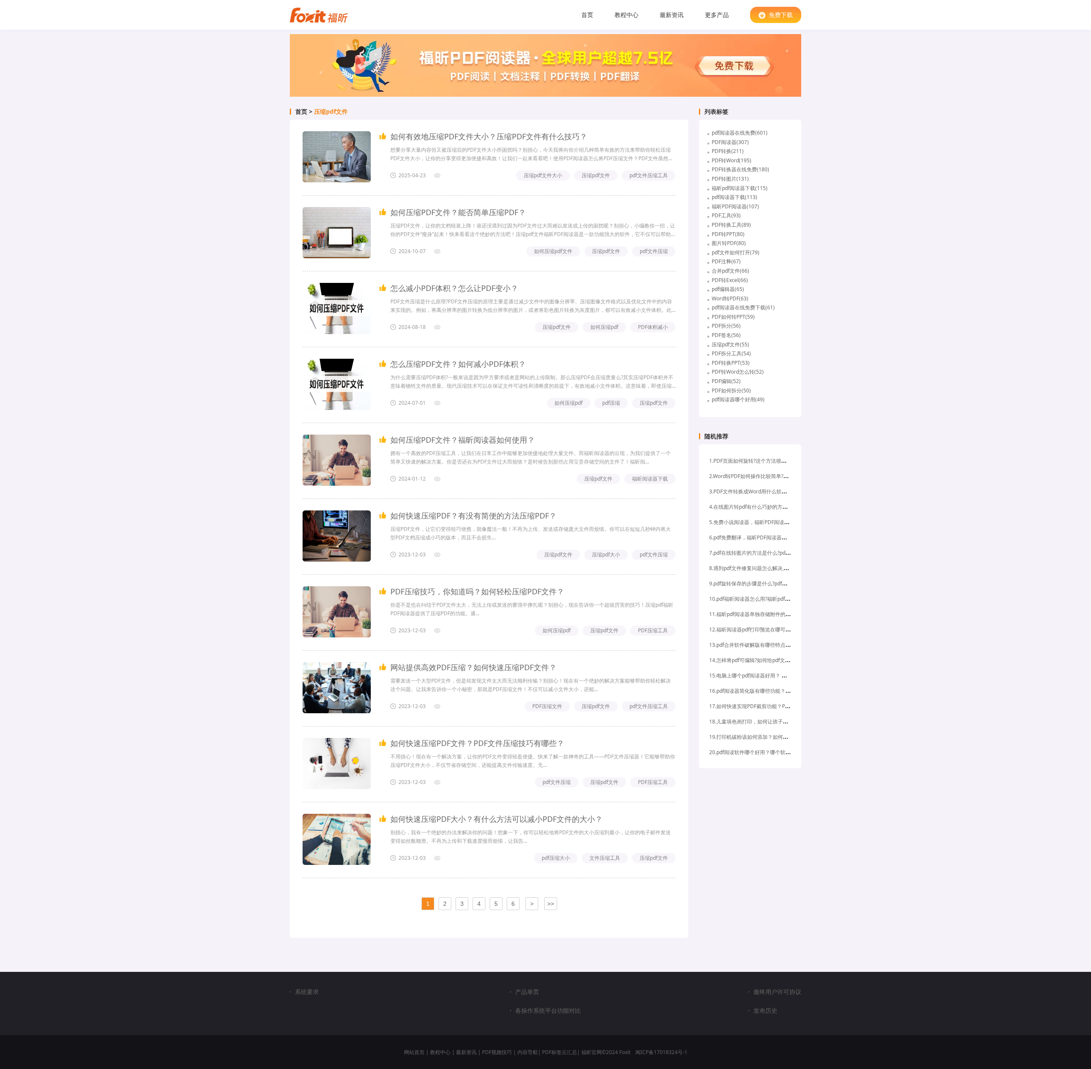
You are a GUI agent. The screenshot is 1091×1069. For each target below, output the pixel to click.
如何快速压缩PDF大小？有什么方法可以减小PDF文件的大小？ (496, 819)
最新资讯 (672, 15)
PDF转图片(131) (730, 178)
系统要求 (307, 992)
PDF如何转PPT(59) (733, 316)
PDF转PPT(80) (728, 234)
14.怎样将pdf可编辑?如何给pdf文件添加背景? (761, 660)
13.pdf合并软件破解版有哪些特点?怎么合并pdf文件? (768, 644)
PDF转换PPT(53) (731, 362)
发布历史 (765, 1011)
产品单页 (527, 992)
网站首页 (414, 1052)
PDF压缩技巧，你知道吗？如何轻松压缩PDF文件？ (477, 591)
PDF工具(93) (726, 215)
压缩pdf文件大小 (543, 175)
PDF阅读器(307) (730, 142)
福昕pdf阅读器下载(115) (740, 188)
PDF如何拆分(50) (731, 390)
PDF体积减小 (653, 327)
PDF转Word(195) (731, 160)
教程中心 (626, 15)
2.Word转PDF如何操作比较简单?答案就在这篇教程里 (769, 476)
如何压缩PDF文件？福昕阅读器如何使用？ (462, 440)
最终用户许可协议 (777, 992)
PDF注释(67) (726, 261)
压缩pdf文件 (331, 112)
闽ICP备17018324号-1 (661, 1052)
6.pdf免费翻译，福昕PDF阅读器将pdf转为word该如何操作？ (778, 537)
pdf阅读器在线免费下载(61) (743, 307)
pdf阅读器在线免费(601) (740, 132)
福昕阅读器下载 (650, 478)
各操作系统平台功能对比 (548, 1011)
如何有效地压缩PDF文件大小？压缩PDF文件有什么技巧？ (488, 136)
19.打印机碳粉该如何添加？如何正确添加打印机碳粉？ (771, 737)
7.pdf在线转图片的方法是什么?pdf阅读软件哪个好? (767, 552)
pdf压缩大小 (556, 858)
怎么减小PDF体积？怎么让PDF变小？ (454, 288)
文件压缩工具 (604, 858)
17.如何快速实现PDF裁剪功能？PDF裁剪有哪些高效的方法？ (778, 706)
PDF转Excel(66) (730, 280)
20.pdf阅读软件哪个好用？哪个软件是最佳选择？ (765, 752)
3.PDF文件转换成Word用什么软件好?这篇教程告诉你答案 (774, 491)
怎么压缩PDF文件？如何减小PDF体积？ (458, 364)
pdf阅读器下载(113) (734, 197)
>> (550, 903)
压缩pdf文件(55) (730, 344)
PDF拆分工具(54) (731, 353)
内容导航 (527, 1052)
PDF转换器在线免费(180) (740, 169)
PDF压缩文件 (547, 706)
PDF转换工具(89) (731, 224)
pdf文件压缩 (654, 251)
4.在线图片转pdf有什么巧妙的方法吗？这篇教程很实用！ (774, 506)
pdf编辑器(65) (728, 289)
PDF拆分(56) (726, 325)
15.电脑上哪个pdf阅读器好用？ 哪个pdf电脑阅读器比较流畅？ (780, 675)
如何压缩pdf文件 (553, 251)
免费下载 (781, 15)
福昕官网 (591, 1052)
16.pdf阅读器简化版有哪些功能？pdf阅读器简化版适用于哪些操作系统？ (792, 690)
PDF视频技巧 (497, 1052)
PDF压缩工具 (653, 630)
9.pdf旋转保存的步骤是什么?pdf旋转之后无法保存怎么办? (774, 583)
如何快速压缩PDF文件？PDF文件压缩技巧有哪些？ (477, 743)
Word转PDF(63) (730, 298)
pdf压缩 (611, 402)
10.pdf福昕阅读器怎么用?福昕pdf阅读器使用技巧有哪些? (773, 598)
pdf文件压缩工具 (648, 175)
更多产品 (717, 15)
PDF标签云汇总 (559, 1052)
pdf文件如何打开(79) (735, 252)
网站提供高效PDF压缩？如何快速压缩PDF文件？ (473, 667)
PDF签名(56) (726, 335)
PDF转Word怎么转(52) (738, 371)
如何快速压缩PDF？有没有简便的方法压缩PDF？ (473, 515)
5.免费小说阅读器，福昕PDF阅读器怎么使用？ (762, 522)
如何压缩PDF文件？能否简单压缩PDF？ (458, 212)
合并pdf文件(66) (730, 270)
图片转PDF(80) (729, 243)
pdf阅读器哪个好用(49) (738, 399)
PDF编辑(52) (726, 381)
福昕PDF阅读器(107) (735, 206)
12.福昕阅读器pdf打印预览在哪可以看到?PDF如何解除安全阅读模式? (787, 629)
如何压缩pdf (604, 327)
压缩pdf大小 (606, 554)
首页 (587, 15)
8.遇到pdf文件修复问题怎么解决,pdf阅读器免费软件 (768, 568)
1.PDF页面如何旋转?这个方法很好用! (751, 460)
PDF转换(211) (728, 151)
